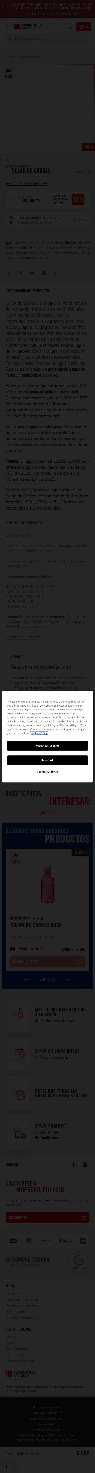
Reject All (47, 760)
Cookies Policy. (39, 733)
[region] (47, 736)
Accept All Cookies (47, 745)
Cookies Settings (47, 771)
